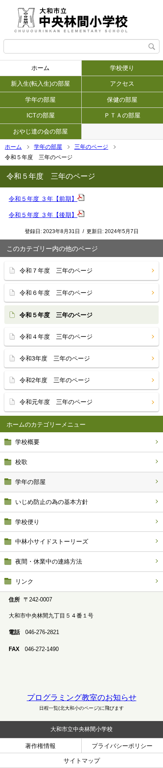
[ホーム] (81, 20)
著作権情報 (40, 745)
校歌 (21, 461)
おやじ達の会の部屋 (40, 131)
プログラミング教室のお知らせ (81, 697)
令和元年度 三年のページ (56, 401)
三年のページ (91, 147)
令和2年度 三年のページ (55, 380)
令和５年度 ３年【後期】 (43, 214)
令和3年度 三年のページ (55, 358)
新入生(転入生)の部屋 (40, 83)
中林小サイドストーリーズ (51, 541)
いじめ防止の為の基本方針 (51, 501)
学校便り (27, 521)
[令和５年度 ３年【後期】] (80, 214)
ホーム (40, 67)
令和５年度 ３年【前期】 (43, 198)
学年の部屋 (40, 99)
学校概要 (27, 441)
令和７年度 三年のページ (56, 270)
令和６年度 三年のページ (56, 292)
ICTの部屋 (41, 115)
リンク (24, 581)
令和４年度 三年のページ (56, 336)
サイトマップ (81, 760)
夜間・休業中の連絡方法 (48, 561)
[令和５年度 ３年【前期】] (80, 198)
